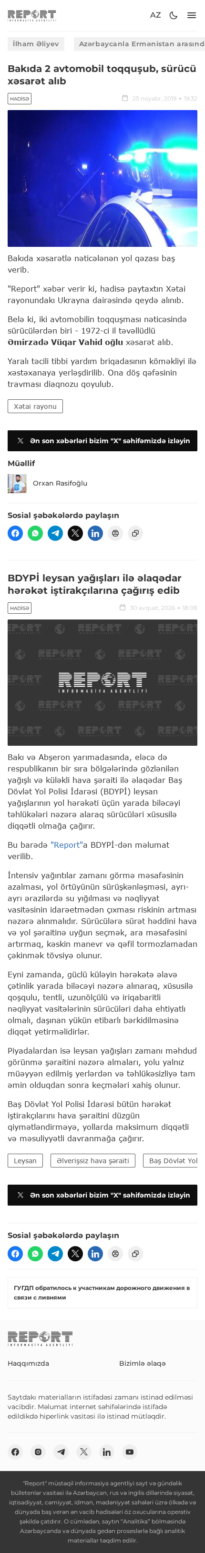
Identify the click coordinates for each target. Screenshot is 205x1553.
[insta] (38, 1452)
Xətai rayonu (35, 406)
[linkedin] (95, 533)
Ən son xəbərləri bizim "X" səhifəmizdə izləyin (110, 440)
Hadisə (19, 99)
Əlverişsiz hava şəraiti (93, 1161)
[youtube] (129, 1452)
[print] (115, 533)
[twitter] (75, 533)
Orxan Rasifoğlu (60, 483)
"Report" (67, 844)
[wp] (35, 533)
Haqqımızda (28, 1363)
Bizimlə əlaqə (142, 1363)
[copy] (135, 533)
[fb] (15, 533)
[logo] (32, 15)
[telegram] (55, 533)
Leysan (25, 1161)
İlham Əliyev (36, 44)
